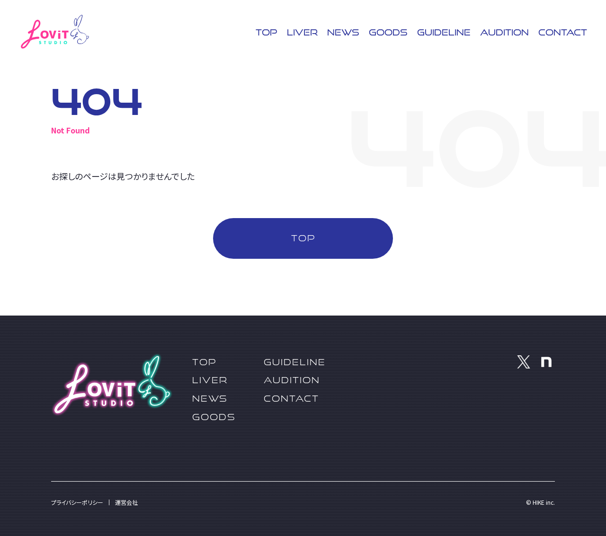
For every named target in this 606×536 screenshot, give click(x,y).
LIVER (302, 32)
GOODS (388, 32)
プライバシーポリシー (77, 502)
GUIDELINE (444, 32)
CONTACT (562, 32)
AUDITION (504, 32)
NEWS (343, 32)
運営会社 (126, 502)
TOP (266, 32)
